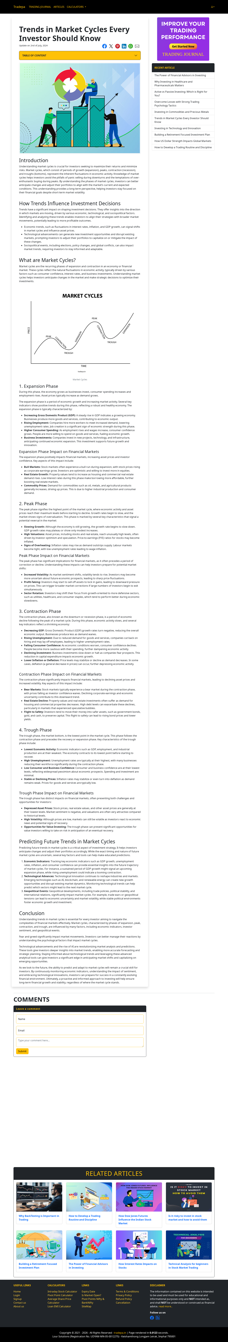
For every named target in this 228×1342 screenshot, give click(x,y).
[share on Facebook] (104, 46)
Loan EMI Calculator (59, 1306)
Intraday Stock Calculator (62, 1291)
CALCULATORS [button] (75, 7)
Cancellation (123, 1302)
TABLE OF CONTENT (34, 55)
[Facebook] (152, 1317)
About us (18, 1306)
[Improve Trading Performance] (183, 38)
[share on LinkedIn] (124, 46)
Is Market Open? (91, 1295)
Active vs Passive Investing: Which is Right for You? (180, 93)
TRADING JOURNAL (40, 7)
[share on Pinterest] (117, 46)
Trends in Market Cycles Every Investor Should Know (181, 120)
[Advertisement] (183, 174)
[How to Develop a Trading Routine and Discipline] (89, 1197)
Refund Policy (124, 1299)
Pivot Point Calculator (60, 1295)
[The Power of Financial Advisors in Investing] (89, 1245)
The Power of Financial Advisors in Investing (180, 75)
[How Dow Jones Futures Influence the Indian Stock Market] (139, 1197)
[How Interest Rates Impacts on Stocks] (139, 1245)
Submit (22, 1051)
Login (16, 1295)
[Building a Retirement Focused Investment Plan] (39, 1245)
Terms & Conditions (127, 1291)
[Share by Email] (137, 46)
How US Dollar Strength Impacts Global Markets (182, 141)
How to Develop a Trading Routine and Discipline (183, 147)
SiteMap (86, 1306)
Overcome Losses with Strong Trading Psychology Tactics (176, 103)
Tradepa (19, 7)
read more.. (165, 1306)
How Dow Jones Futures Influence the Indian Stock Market (134, 1219)
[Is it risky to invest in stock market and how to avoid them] (189, 1197)
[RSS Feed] (158, 1317)
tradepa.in (120, 1332)
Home (17, 1291)
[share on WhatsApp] (130, 46)
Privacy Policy (124, 1295)
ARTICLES (59, 7)
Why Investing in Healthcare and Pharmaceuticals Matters (173, 83)
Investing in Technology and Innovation (177, 128)
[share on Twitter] (111, 46)
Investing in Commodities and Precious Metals (181, 112)
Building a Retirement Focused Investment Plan (182, 134)
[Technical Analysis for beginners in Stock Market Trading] (189, 1245)
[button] (213, 7)
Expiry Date (88, 1291)
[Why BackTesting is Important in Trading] (39, 1197)
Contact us (19, 1302)
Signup (17, 1299)
